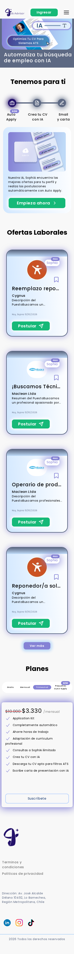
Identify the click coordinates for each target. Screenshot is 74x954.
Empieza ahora (33, 203)
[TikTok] (30, 922)
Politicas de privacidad (22, 873)
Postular (27, 326)
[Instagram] (19, 922)
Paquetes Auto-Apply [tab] (61, 687)
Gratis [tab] (10, 687)
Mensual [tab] (25, 687)
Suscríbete (37, 798)
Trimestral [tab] (42, 687)
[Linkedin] (7, 923)
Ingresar (44, 12)
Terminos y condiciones (13, 864)
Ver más (37, 646)
